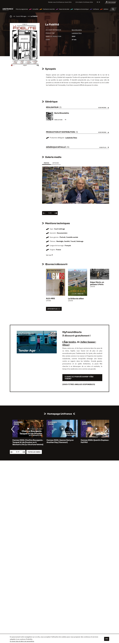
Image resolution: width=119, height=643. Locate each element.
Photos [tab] (46, 163)
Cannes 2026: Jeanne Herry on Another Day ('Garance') (57, 441)
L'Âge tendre (69, 341)
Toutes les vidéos (34, 452)
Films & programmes (22, 9)
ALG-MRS (50, 298)
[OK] (106, 639)
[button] (105, 172)
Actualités (35, 9)
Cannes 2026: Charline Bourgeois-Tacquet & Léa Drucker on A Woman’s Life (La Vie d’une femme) (25, 442)
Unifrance (96, 9)
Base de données (64, 9)
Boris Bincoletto (77, 30)
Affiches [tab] (56, 163)
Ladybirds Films (77, 33)
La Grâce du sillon (76, 299)
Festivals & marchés (49, 9)
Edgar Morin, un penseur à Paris (97, 283)
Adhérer (105, 9)
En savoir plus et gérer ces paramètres (22, 641)
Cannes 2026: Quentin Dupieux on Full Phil (93, 441)
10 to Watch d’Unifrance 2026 (84, 2)
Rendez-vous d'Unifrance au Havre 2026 (60, 2)
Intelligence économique (81, 9)
